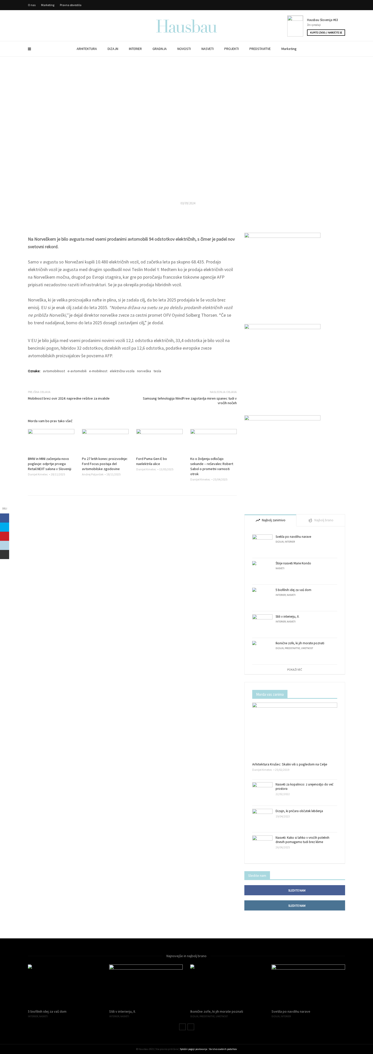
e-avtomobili (77, 371)
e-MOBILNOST (186, 162)
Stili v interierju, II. (287, 616)
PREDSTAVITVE (260, 48)
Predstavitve (292, 648)
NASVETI (207, 48)
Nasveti (280, 568)
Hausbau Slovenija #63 (322, 20)
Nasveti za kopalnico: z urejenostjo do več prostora (304, 786)
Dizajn (280, 541)
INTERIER (135, 48)
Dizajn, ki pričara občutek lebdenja (299, 811)
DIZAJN (113, 48)
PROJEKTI (231, 48)
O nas (32, 5)
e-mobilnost (98, 371)
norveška (144, 371)
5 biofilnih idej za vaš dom (293, 590)
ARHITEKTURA (87, 48)
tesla (157, 371)
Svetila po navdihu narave (293, 536)
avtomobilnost (54, 371)
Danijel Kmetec (38, 474)
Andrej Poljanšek (93, 474)
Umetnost (307, 648)
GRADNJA (159, 48)
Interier (290, 541)
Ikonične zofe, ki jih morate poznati (300, 643)
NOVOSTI (184, 48)
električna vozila (122, 371)
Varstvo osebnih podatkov (223, 1049)
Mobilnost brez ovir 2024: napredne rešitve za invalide (69, 398)
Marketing (289, 48)
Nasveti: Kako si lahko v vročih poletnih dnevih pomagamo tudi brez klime (302, 839)
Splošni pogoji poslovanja (193, 1049)
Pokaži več (294, 669)
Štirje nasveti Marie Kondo (293, 563)
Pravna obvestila (70, 5)
